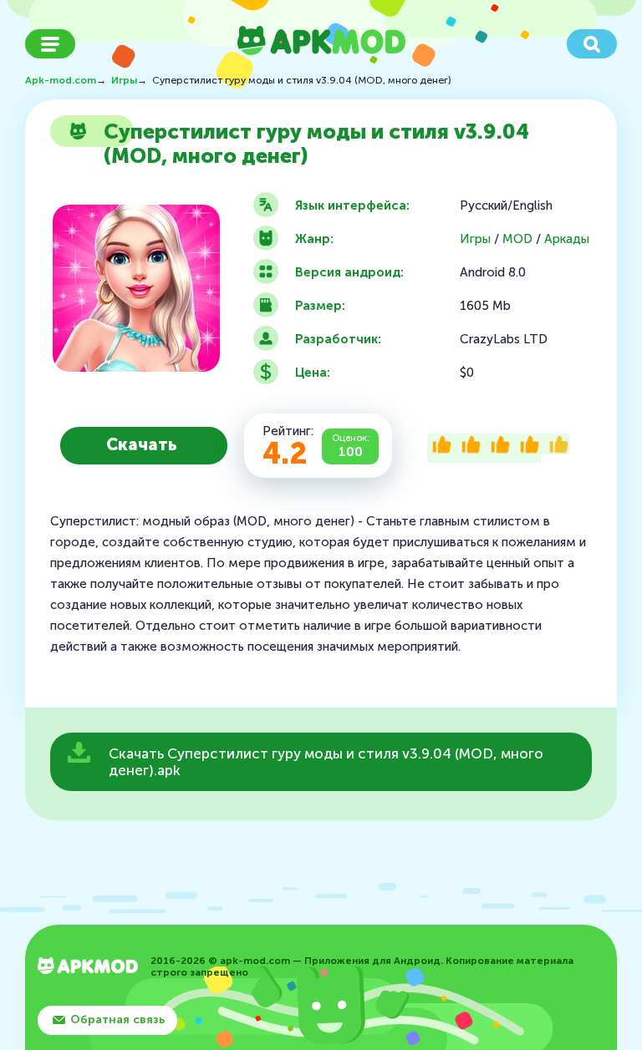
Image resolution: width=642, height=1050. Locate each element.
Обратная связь (117, 1019)
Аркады (566, 239)
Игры (475, 239)
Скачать (141, 444)
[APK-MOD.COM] (88, 967)
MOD (517, 239)
